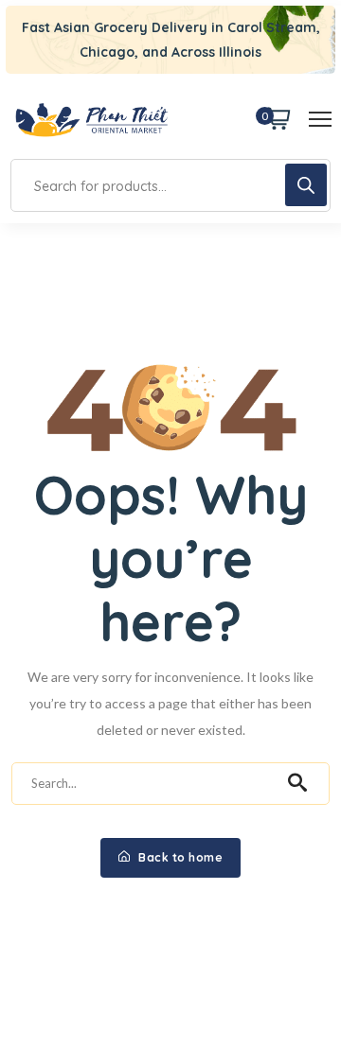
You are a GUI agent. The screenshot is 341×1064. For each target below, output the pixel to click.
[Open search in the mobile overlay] (170, 185)
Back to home (179, 857)
